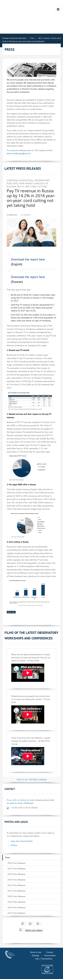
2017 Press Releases (16, 913)
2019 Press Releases (16, 902)
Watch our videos (33, 930)
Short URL (11, 612)
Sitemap (35, 955)
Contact (49, 952)
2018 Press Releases (16, 907)
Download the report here (28, 259)
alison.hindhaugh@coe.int (19, 153)
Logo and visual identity (22, 841)
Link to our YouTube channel (31, 779)
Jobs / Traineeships (43, 958)
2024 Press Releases (16, 874)
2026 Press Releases (16, 863)
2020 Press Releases (16, 896)
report (40, 335)
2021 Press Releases (16, 890)
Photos (14, 845)
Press (7, 857)
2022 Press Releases (16, 885)
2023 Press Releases (16, 879)
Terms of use (35, 952)
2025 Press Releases (16, 868)
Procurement (50, 955)
